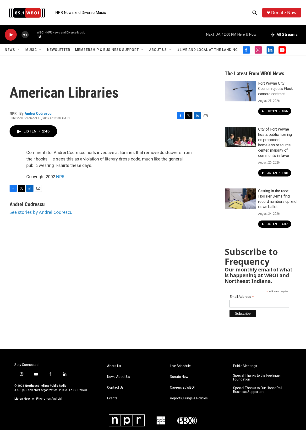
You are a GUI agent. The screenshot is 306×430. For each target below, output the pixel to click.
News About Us (118, 377)
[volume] (25, 34)
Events (112, 398)
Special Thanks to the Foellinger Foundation (257, 377)
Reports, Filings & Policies (189, 398)
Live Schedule (180, 366)
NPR (60, 176)
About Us (158, 50)
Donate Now (283, 12)
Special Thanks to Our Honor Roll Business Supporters (257, 390)
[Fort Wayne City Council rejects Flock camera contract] (240, 91)
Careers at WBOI (182, 387)
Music (31, 50)
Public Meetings (245, 366)
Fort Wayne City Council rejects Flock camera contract (275, 88)
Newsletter (58, 50)
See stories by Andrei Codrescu (41, 212)
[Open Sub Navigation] (19, 50)
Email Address (242, 296)
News (10, 50)
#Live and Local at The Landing (207, 50)
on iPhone (38, 398)
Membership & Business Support (107, 50)
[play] (11, 35)
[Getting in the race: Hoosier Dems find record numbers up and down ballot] (240, 198)
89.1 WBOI (80, 390)
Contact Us (115, 387)
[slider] (32, 34)
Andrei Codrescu (38, 113)
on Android (54, 398)
